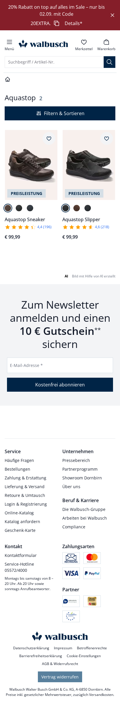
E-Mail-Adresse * (26, 365)
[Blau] (30, 208)
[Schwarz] (19, 208)
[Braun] (8, 208)
